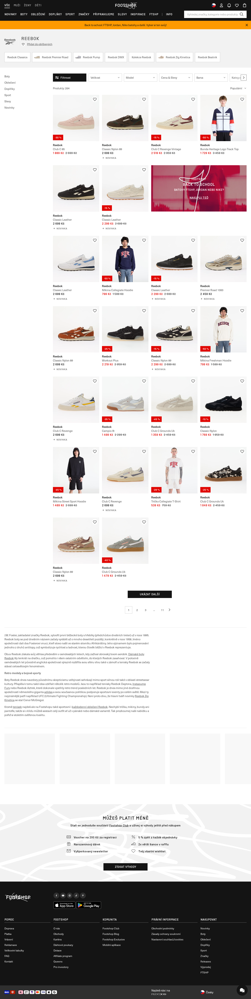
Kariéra (57, 939)
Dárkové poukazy (63, 945)
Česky (209, 992)
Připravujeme (103, 14)
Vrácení (8, 939)
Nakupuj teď (198, 197)
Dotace (57, 950)
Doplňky (55, 14)
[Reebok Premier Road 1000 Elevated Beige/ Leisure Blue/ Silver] (223, 259)
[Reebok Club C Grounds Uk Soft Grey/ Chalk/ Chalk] (174, 400)
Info (169, 14)
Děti (38, 5)
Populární (236, 88)
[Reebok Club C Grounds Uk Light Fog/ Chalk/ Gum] (125, 541)
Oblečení (38, 14)
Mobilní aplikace (112, 945)
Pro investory (61, 967)
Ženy (27, 5)
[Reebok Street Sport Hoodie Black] (76, 470)
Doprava (9, 928)
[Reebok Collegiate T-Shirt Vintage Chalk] (174, 470)
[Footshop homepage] (125, 5)
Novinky (10, 14)
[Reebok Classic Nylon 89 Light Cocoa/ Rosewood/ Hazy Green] (76, 541)
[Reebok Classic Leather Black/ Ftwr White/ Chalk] (76, 188)
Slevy (122, 14)
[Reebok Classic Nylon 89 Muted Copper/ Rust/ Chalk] (76, 329)
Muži (17, 5)
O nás (56, 928)
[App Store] (64, 905)
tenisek (17, 707)
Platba (7, 934)
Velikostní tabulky (14, 950)
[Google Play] (88, 905)
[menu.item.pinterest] (83, 895)
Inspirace (138, 14)
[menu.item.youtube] (63, 895)
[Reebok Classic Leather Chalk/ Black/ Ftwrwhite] (125, 188)
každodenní (79, 707)
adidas (48, 692)
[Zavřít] (247, 25)
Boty (23, 14)
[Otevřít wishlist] (237, 5)
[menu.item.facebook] (56, 895)
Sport (70, 14)
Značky (83, 14)
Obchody (58, 934)
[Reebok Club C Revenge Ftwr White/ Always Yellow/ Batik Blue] (76, 400)
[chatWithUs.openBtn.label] (242, 990)
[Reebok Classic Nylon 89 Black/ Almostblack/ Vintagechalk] (174, 329)
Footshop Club (119, 825)
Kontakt (8, 961)
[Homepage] (27, 897)
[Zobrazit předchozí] (171, 610)
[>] (244, 77)
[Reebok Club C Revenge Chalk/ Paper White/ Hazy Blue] (125, 470)
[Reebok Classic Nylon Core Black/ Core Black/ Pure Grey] (223, 400)
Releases (205, 961)
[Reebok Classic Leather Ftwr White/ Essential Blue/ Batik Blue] (76, 259)
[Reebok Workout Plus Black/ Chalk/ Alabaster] (125, 329)
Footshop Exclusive (114, 939)
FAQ (6, 956)
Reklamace (10, 945)
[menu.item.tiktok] (76, 895)
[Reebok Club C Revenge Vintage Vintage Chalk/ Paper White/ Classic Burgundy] (174, 118)
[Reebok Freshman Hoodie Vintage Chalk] (223, 329)
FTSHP (153, 14)
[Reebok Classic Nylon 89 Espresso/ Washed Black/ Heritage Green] (125, 118)
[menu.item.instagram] (70, 895)
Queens (57, 961)
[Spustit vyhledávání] (242, 14)
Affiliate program (62, 956)
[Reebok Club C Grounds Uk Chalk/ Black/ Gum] (223, 470)
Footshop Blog (111, 934)
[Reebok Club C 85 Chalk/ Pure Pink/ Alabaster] (76, 118)
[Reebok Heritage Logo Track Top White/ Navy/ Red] (223, 118)
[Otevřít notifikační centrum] (229, 5)
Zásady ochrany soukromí (165, 934)
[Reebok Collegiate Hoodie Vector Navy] (125, 259)
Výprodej (205, 967)
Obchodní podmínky (162, 928)
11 (162, 610)
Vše (7, 5)
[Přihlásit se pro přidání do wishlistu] (95, 99)
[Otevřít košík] (245, 5)
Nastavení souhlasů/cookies (167, 939)
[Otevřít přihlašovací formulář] (221, 5)
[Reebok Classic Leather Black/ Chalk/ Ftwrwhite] (174, 259)
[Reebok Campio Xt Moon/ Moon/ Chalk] (125, 400)
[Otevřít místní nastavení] (214, 5)
